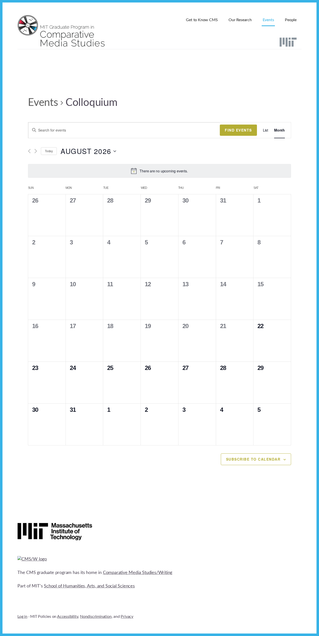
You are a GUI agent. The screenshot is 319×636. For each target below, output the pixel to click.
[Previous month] (29, 151)
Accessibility (67, 617)
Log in (22, 617)
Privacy (127, 617)
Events (43, 102)
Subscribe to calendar (253, 459)
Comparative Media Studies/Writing (137, 572)
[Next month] (35, 151)
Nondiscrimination (96, 617)
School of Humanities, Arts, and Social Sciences (89, 586)
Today (49, 151)
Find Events (238, 130)
